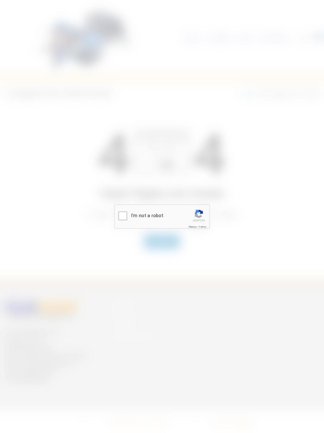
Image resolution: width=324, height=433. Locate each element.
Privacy (192, 226)
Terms (202, 226)
